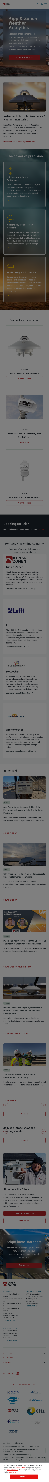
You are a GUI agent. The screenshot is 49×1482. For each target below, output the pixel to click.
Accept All (23, 1477)
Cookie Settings (12, 1470)
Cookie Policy (19, 1468)
